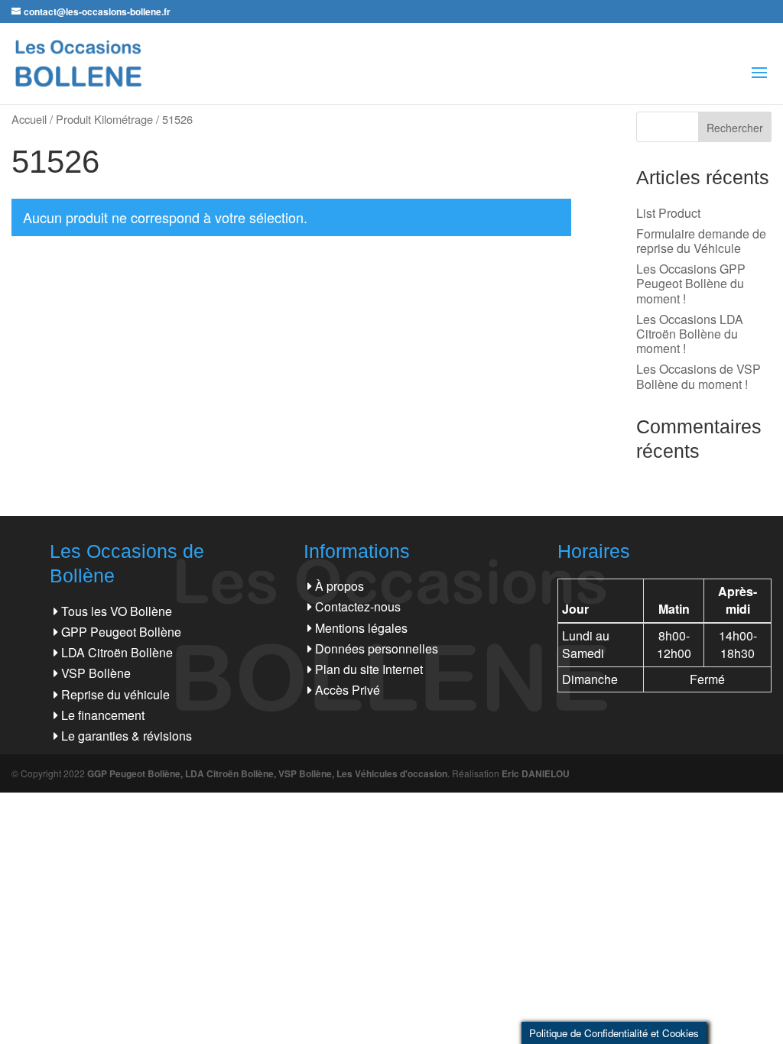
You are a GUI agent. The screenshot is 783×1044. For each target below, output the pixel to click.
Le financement (103, 715)
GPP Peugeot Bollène (121, 631)
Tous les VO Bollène (116, 611)
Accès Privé (347, 690)
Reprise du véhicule (115, 694)
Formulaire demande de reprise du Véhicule (701, 241)
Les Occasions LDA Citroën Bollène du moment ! (689, 333)
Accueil (29, 119)
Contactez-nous (358, 606)
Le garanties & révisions (126, 735)
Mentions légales (361, 628)
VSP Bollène (96, 673)
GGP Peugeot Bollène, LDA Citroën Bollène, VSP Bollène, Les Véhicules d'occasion (267, 773)
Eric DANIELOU (536, 773)
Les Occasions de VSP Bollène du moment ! (698, 376)
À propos (339, 586)
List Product (668, 213)
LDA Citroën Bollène (117, 652)
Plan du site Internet (369, 669)
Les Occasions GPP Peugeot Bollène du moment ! (691, 283)
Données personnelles (376, 648)
